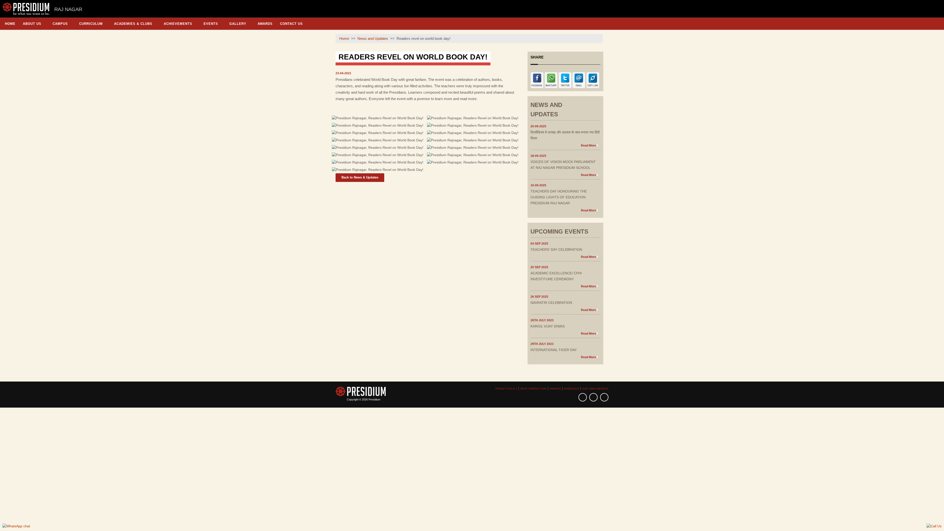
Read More (588, 145)
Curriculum (91, 24)
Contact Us (291, 24)
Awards (265, 24)
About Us (32, 24)
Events (211, 24)
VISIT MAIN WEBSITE (595, 388)
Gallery (237, 24)
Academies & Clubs (133, 24)
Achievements (178, 24)
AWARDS (555, 388)
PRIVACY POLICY (506, 388)
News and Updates (372, 38)
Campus (60, 24)
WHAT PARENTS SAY (533, 388)
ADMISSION (571, 388)
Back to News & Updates (359, 177)
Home (10, 24)
